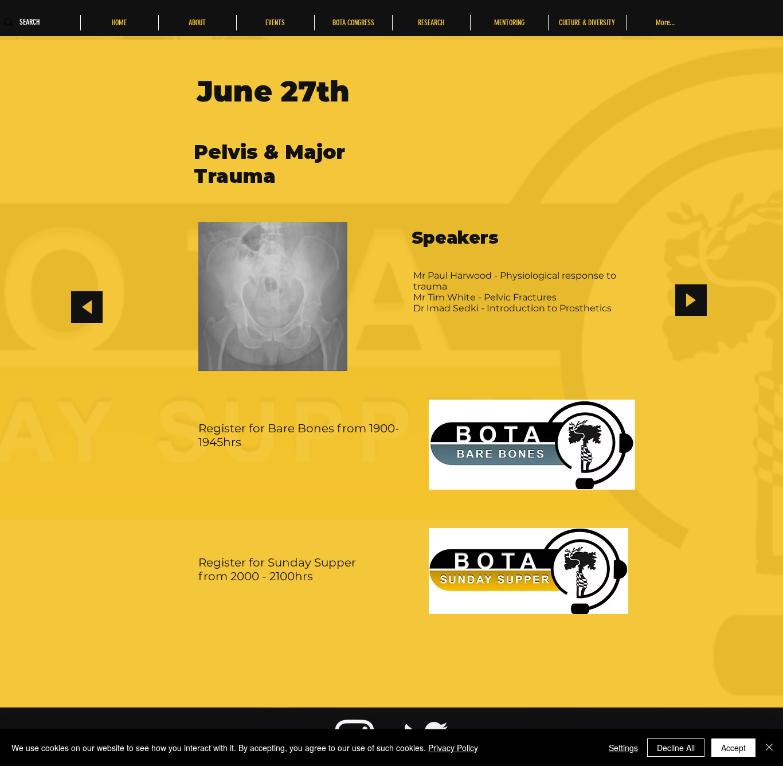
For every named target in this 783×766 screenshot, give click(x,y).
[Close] (769, 747)
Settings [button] (623, 747)
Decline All (676, 747)
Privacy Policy (453, 747)
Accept (733, 747)
